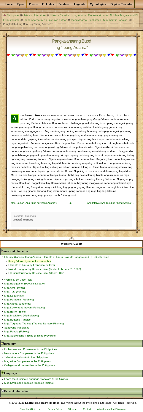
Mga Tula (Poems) (15, 291)
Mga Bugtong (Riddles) (17, 319)
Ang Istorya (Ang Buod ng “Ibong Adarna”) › (110, 203)
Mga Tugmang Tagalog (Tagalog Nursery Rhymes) (34, 323)
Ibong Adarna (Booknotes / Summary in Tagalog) (99, 19)
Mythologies (98, 4)
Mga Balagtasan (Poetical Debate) (24, 283)
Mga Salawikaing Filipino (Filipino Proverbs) (30, 335)
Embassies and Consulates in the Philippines (30, 349)
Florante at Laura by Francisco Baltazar (31, 264)
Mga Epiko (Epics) (15, 311)
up (70, 203)
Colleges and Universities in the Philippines (29, 365)
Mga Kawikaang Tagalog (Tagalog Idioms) (29, 382)
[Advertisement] (71, 87)
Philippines (13, 15)
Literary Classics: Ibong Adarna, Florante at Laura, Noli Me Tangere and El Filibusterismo (56, 256)
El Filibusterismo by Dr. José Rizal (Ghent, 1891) (37, 272)
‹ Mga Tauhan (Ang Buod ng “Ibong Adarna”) (33, 203)
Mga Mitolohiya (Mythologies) (21, 315)
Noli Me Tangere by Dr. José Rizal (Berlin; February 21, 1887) (44, 269)
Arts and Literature (35, 15)
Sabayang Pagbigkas (16, 327)
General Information (28, 391)
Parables (63, 4)
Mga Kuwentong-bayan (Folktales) (24, 307)
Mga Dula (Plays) (14, 295)
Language (22, 373)
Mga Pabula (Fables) (16, 331)
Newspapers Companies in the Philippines (29, 353)
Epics (20, 4)
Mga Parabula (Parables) (19, 299)
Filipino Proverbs (121, 4)
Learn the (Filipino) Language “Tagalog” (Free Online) (36, 378)
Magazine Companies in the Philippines (27, 361)
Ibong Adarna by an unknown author (45, 19)
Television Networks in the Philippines (26, 357)
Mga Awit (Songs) (14, 287)
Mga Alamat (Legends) (17, 303)
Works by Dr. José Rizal (18, 279)
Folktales (48, 4)
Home (9, 4)
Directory (21, 343)
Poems (33, 4)
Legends (79, 4)
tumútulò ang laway (23, 219)
